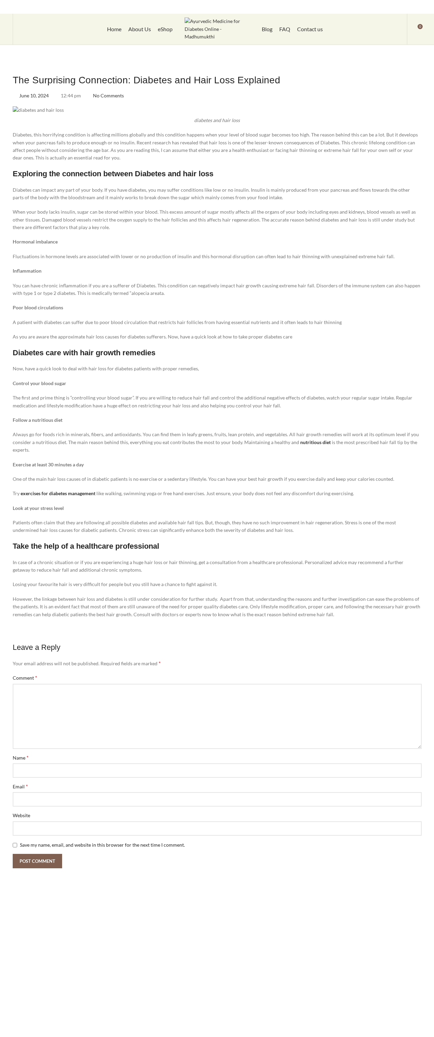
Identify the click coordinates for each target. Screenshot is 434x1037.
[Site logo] (217, 29)
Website (21, 815)
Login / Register (274, 7)
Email (20, 786)
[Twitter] (384, 7)
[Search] (22, 29)
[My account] (397, 29)
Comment (25, 677)
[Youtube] (396, 7)
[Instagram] (372, 7)
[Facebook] (360, 7)
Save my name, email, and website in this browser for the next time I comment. (102, 845)
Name (20, 757)
